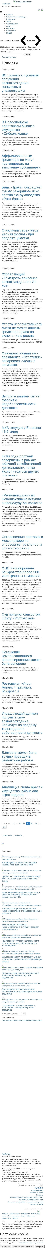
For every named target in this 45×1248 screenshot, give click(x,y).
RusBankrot (6, 4)
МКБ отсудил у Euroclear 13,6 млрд (21, 429)
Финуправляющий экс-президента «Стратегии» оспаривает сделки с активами (22, 359)
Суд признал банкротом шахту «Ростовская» (21, 616)
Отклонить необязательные (23, 1246)
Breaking (30, 1020)
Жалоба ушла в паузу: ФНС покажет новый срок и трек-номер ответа (19, 863)
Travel (19, 1020)
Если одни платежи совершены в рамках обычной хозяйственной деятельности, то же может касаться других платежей (21, 465)
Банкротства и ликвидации (16, 16)
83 (32, 824)
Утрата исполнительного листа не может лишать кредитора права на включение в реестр (22, 329)
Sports (24, 1020)
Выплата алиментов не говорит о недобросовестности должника (20, 402)
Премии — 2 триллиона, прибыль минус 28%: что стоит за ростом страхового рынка (21, 878)
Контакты (39, 1195)
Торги (8, 21)
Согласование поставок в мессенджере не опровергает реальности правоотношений (22, 542)
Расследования (12, 23)
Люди (8, 26)
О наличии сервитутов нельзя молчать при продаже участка (20, 234)
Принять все (5, 1246)
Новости (9, 14)
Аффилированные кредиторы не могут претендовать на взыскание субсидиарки (21, 161)
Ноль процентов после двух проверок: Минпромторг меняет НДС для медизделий (20, 975)
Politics (4, 1020)
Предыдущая (7, 835)
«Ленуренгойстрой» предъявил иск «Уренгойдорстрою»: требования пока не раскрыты (22, 910)
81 (24, 824)
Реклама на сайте (36, 1192)
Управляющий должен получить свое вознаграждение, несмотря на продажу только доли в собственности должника (22, 723)
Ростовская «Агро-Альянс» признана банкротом (17, 687)
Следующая (18, 835)
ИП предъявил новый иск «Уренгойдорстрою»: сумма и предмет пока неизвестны (20, 927)
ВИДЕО (9, 33)
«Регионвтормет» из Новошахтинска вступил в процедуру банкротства (22, 499)
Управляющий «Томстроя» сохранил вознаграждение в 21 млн (19, 279)
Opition (9, 1020)
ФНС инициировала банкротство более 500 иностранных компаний (21, 571)
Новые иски (10, 19)
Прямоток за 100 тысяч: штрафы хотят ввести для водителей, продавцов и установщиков (20, 943)
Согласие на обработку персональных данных (25, 1202)
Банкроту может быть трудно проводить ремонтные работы (19, 756)
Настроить (40, 1246)
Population (38, 1020)
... (16, 824)
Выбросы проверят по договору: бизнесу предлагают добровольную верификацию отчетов (22, 959)
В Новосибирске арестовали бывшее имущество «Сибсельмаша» (18, 127)
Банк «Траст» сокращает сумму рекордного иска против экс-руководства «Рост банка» (22, 193)
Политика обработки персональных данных (26, 1197)
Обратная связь (37, 1190)
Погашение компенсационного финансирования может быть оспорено (21, 657)
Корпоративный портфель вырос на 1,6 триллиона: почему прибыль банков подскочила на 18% (21, 894)
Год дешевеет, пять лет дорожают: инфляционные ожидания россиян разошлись (18, 1007)
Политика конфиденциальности (31, 1199)
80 (20, 824)
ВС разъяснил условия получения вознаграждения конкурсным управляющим (20, 83)
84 (36, 824)
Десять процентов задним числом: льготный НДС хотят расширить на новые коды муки (22, 991)
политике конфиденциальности (32, 1243)
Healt (15, 1020)
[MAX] (39, 9)
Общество (10, 28)
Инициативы (11, 30)
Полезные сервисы (9, 57)
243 (4, 827)
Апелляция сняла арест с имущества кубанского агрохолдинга (22, 790)
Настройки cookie (36, 1204)
